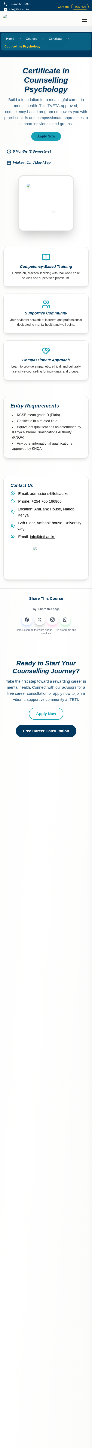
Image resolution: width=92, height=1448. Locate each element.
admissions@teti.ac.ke (49, 493)
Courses (31, 38)
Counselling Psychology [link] (22, 46)
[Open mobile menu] (84, 21)
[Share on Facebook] (27, 619)
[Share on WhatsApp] (65, 619)
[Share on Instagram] (52, 619)
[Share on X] (39, 619)
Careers (63, 6)
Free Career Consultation (46, 731)
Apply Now (80, 6)
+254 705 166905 (46, 501)
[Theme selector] (74, 21)
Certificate (55, 38)
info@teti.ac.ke (19, 9)
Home (10, 38)
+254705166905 (20, 4)
